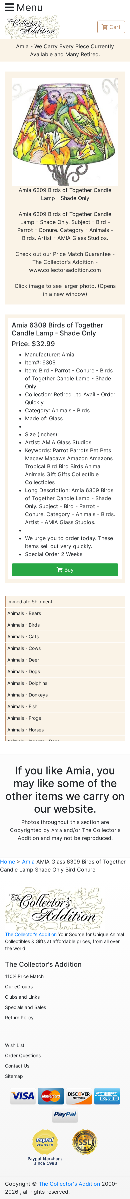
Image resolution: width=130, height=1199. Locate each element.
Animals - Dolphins (27, 683)
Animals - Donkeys (27, 695)
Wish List (14, 1045)
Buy (68, 569)
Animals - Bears (24, 613)
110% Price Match (24, 976)
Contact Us (17, 1066)
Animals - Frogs (24, 718)
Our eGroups (19, 986)
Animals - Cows (24, 648)
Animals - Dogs (23, 671)
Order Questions (23, 1055)
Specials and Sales (25, 1007)
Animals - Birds (23, 625)
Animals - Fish (22, 706)
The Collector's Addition (31, 934)
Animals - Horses (25, 729)
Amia (56, 830)
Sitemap (14, 1076)
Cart (115, 27)
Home (7, 861)
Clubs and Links (22, 997)
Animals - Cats (23, 636)
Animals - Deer (23, 660)
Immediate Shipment (29, 601)
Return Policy (19, 1017)
